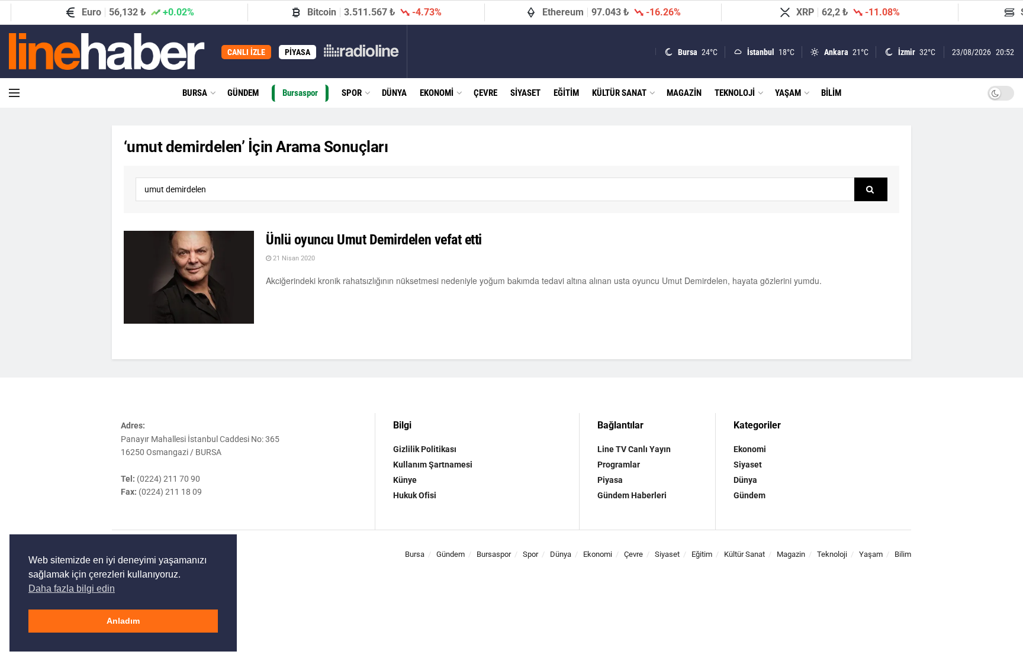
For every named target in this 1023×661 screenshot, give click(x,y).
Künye (405, 480)
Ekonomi (436, 93)
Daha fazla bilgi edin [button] (71, 588)
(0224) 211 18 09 (170, 491)
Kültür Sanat (619, 93)
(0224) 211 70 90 (168, 478)
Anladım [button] (123, 620)
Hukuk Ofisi (414, 495)
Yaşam (788, 93)
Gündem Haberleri (632, 495)
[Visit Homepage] (107, 51)
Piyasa (610, 480)
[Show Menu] (14, 93)
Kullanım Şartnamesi (432, 464)
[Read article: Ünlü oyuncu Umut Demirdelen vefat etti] (189, 277)
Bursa (194, 93)
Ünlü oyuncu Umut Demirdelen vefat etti (374, 239)
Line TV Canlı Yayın (634, 449)
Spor (352, 93)
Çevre (485, 93)
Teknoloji (735, 93)
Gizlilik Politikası (424, 449)
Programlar (618, 464)
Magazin (684, 93)
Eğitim (566, 93)
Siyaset (525, 93)
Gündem (243, 93)
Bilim (831, 93)
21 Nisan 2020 (293, 258)
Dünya (394, 93)
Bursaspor (300, 93)
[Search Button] (870, 189)
